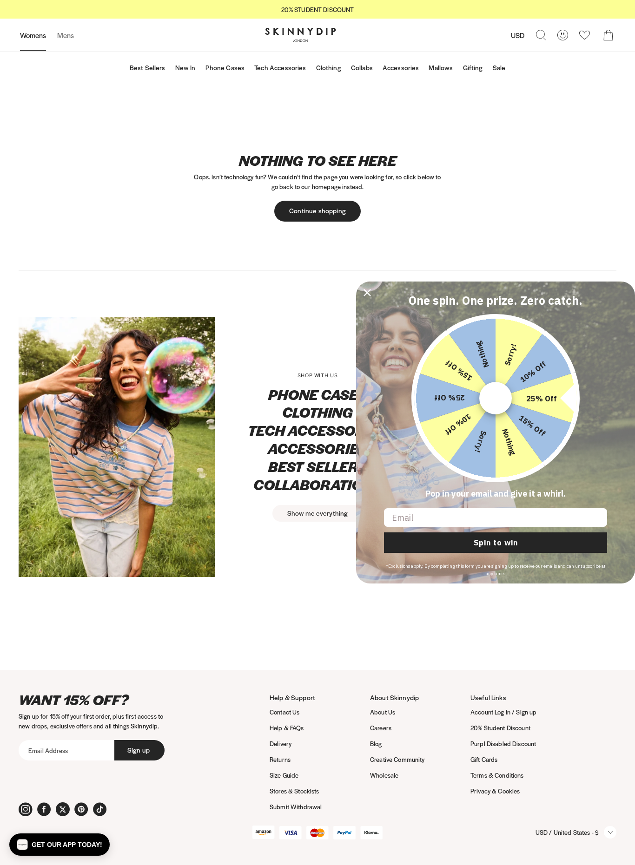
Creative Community (397, 759)
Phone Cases (225, 67)
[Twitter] (63, 809)
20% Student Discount (500, 727)
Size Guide (284, 775)
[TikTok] (100, 809)
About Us (382, 712)
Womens (33, 35)
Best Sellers (147, 67)
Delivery (280, 743)
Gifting (473, 67)
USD (517, 35)
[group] (317, 9)
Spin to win (496, 542)
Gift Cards (483, 759)
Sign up (138, 749)
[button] (59, 844)
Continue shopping (317, 210)
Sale (499, 67)
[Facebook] (44, 809)
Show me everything (317, 513)
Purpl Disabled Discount (503, 743)
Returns (280, 759)
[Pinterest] (81, 809)
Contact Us (284, 712)
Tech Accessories (280, 67)
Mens (65, 35)
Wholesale (384, 775)
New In (185, 67)
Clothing (328, 67)
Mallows (441, 67)
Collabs (362, 67)
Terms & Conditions (497, 775)
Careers (380, 727)
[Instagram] (26, 809)
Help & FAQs (287, 727)
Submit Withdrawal (296, 806)
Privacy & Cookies (495, 790)
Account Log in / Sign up (503, 712)
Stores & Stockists (294, 790)
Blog (376, 743)
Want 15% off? (74, 700)
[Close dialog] (367, 292)
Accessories (401, 67)
